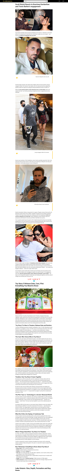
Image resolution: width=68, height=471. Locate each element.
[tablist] (56, 1)
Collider (45, 367)
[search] (36, 1)
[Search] (46, 1)
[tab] (59, 1)
